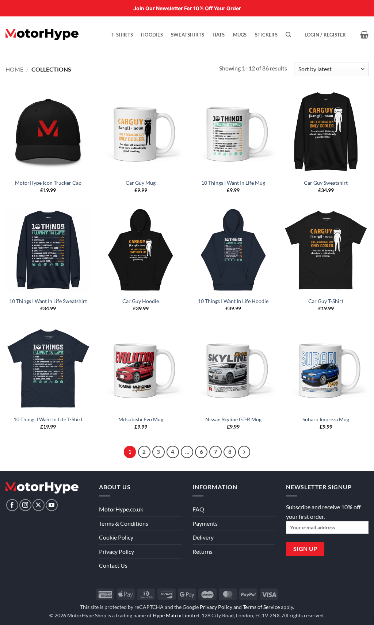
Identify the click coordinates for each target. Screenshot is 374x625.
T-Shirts (122, 35)
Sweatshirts (188, 35)
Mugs (240, 35)
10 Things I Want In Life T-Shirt (48, 419)
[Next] (244, 452)
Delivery (203, 537)
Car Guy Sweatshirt (326, 183)
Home (14, 69)
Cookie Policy (116, 537)
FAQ (198, 509)
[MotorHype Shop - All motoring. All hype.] (42, 34)
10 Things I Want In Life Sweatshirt (48, 301)
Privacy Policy (116, 551)
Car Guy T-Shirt (325, 301)
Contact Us (113, 565)
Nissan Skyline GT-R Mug (233, 419)
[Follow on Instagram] (25, 505)
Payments (205, 523)
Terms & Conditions (123, 523)
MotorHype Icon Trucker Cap (48, 183)
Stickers (266, 35)
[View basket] (364, 35)
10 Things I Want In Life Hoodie (233, 301)
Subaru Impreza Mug (325, 419)
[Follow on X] (39, 505)
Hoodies (152, 35)
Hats (219, 35)
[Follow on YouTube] (52, 505)
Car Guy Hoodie (140, 301)
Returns (202, 551)
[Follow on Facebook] (12, 505)
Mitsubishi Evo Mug (140, 419)
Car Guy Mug (141, 183)
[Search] (288, 35)
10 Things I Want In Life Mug (233, 183)
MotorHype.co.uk (121, 509)
